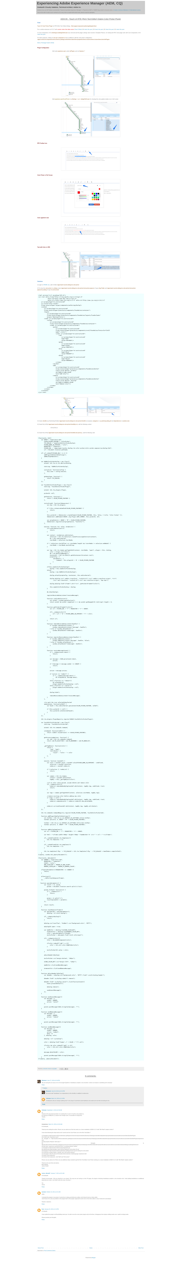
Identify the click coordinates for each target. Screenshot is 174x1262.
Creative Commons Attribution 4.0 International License (127, 10)
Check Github (78, 29)
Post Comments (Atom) (49, 1250)
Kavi (43, 1209)
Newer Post (41, 1248)
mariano (44, 1192)
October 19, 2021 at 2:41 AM (53, 1192)
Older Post (140, 1248)
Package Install (45, 42)
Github (52, 42)
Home (90, 1248)
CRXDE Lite (46, 284)
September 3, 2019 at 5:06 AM (54, 1110)
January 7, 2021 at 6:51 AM (57, 1173)
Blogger (94, 1257)
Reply (43, 1085)
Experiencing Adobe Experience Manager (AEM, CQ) (80, 3)
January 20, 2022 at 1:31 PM (52, 1209)
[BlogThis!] (62, 1069)
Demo (38, 42)
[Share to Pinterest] (67, 1069)
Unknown (48, 1098)
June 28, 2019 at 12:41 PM (58, 1091)
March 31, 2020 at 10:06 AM (55, 1124)
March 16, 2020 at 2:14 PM (58, 1098)
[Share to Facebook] (66, 1069)
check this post (88, 29)
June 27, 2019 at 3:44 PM (53, 1080)
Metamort (44, 1080)
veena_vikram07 (46, 1173)
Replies (45, 1088)
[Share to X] (64, 1069)
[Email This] (60, 1069)
